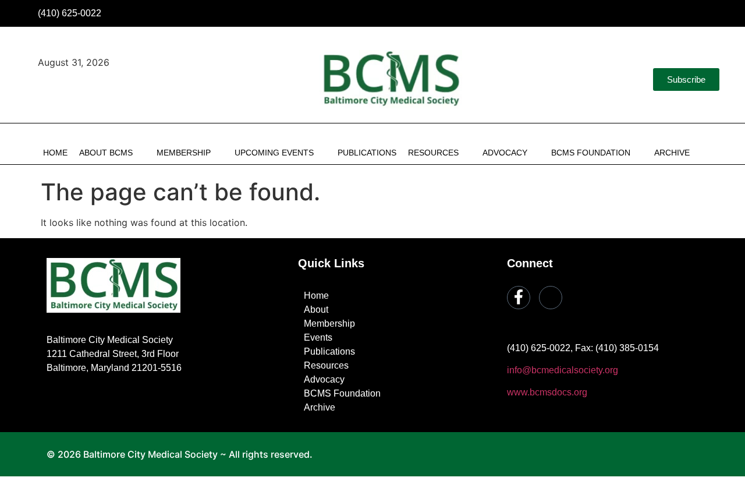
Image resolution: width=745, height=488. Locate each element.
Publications (367, 152)
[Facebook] (689, 13)
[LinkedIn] (714, 13)
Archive (672, 152)
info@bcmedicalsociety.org (562, 370)
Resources (433, 152)
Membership (184, 152)
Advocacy (505, 152)
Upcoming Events (274, 152)
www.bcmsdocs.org (547, 392)
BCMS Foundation (590, 152)
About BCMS (106, 152)
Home (55, 152)
